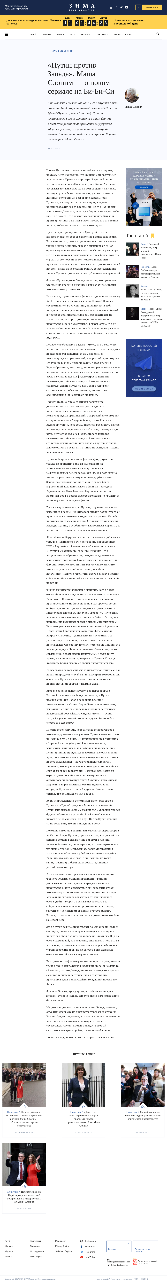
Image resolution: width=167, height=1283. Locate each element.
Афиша (60, 34)
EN (138, 7)
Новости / (146, 267)
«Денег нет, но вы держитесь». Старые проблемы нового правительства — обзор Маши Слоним (83, 1119)
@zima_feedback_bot (119, 1265)
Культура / (146, 286)
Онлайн (33, 34)
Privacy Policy (62, 1246)
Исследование (37, 1251)
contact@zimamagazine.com (118, 1262)
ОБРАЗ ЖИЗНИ (61, 51)
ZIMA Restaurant (123, 34)
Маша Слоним (133, 106)
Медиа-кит (60, 1241)
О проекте (35, 1246)
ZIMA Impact (102, 34)
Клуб (72, 34)
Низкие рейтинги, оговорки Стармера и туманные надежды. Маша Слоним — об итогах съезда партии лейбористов (24, 1119)
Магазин (85, 34)
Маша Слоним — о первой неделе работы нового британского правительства (142, 1115)
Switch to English (63, 1251)
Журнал (47, 34)
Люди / (144, 244)
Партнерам (35, 1241)
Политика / (13, 1112)
